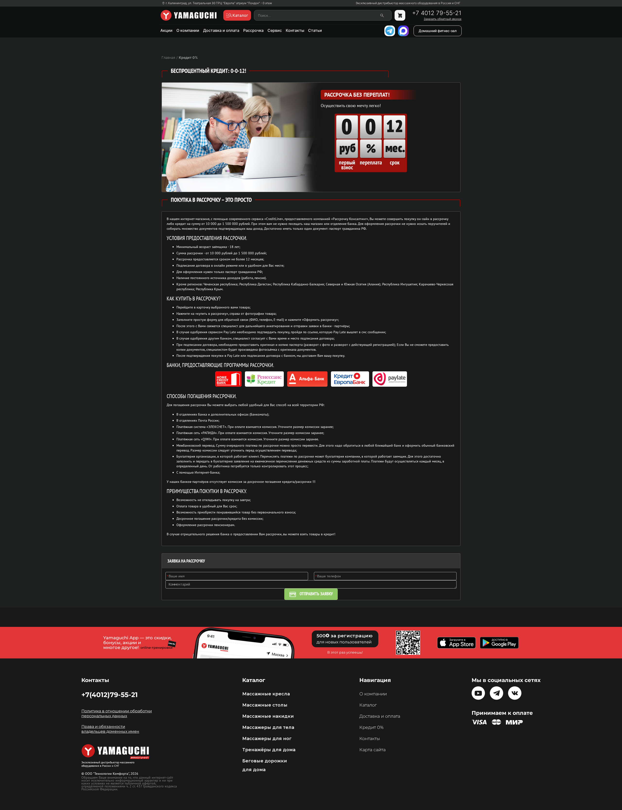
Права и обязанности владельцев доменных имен (110, 729)
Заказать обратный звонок (442, 19)
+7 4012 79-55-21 (436, 13)
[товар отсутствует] (400, 15)
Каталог (368, 705)
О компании (187, 30)
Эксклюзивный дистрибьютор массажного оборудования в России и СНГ (408, 3)
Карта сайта (372, 749)
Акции (166, 30)
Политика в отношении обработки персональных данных (116, 713)
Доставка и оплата (221, 30)
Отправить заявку (316, 594)
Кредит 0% (371, 727)
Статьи (315, 30)
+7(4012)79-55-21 (109, 695)
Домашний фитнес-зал (438, 31)
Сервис (275, 30)
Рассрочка (253, 30)
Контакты (295, 30)
